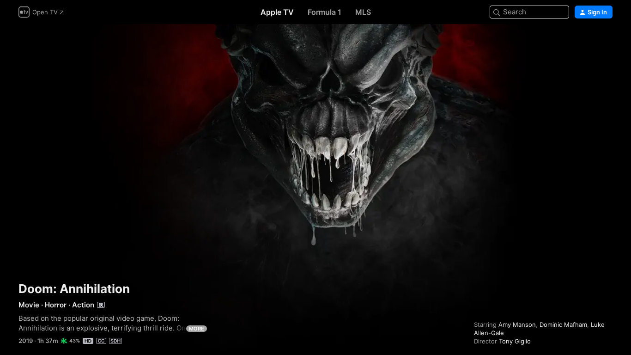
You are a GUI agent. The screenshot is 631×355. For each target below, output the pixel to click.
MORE (196, 328)
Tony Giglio (515, 341)
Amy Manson (517, 324)
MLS (363, 12)
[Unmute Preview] (606, 42)
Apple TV (277, 12)
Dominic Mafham (563, 324)
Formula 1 (324, 12)
